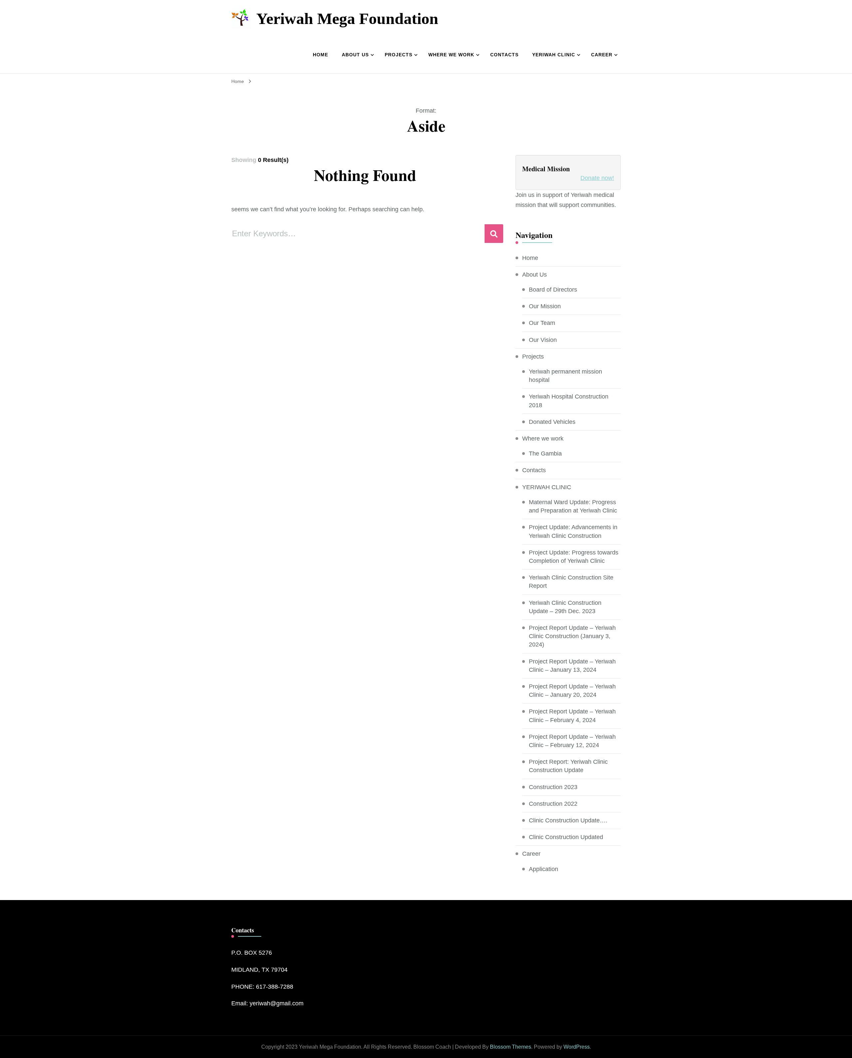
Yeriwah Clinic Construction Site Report (571, 581)
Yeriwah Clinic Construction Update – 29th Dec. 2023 (565, 606)
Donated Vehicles (552, 422)
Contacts (504, 54)
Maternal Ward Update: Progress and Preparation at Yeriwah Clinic (573, 506)
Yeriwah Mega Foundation (347, 18)
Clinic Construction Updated (566, 837)
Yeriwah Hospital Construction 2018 (568, 400)
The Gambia (545, 453)
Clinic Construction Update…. (568, 820)
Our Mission (545, 306)
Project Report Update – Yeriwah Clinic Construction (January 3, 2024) (572, 636)
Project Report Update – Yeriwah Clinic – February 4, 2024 (572, 715)
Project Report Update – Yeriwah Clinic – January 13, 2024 (572, 665)
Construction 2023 (553, 787)
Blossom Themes (510, 1047)
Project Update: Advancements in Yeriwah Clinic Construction (573, 531)
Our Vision (543, 340)
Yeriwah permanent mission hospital (565, 375)
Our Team (542, 323)
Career (601, 54)
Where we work (451, 54)
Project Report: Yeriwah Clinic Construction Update (568, 765)
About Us (355, 54)
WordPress (576, 1047)
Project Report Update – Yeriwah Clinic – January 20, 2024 (572, 690)
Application (543, 869)
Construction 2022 (553, 803)
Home (320, 54)
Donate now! (597, 178)
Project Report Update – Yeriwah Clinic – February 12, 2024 (572, 740)
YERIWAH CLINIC (553, 54)
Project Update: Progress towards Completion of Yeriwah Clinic (573, 556)
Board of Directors (553, 289)
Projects (398, 54)
